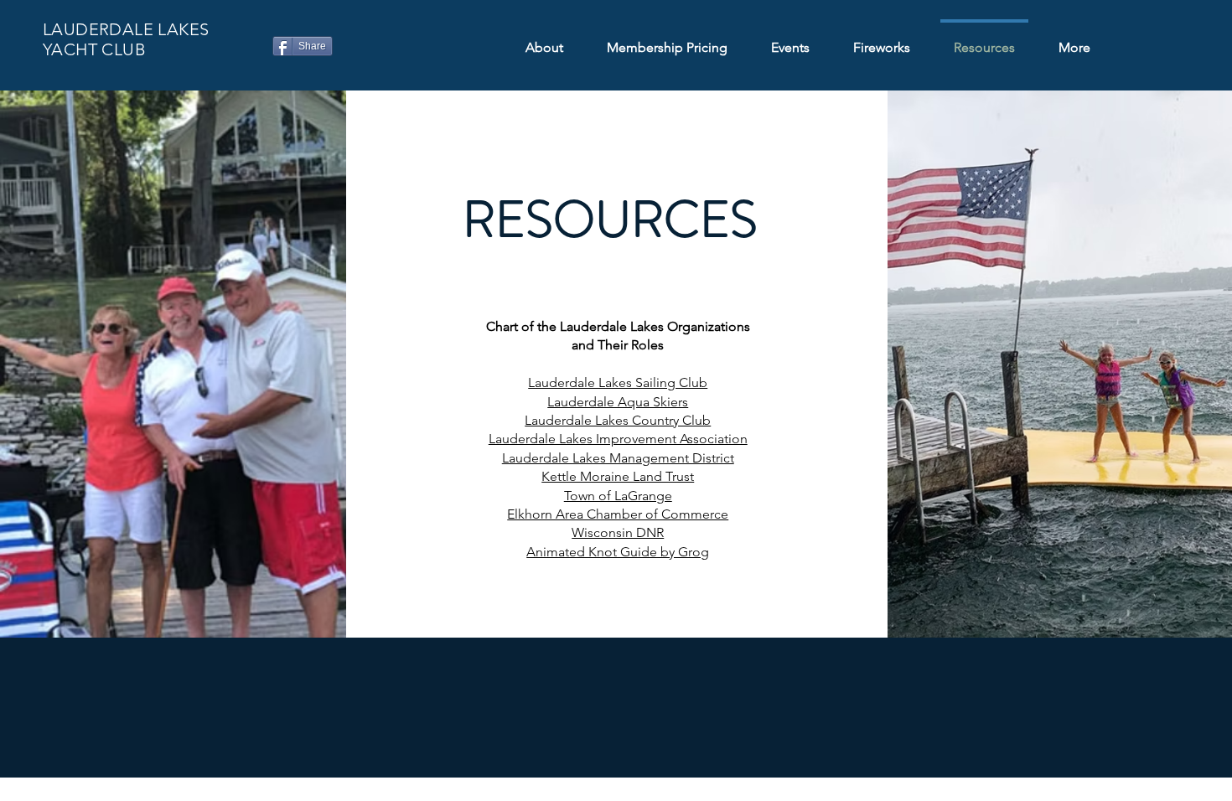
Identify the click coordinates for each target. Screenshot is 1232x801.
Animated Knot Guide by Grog (617, 552)
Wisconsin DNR (618, 532)
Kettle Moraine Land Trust (617, 476)
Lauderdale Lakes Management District (618, 458)
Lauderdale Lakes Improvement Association (618, 439)
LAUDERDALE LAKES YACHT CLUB (126, 39)
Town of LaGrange (618, 496)
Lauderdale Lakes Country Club (618, 420)
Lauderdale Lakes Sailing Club (617, 382)
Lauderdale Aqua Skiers (617, 402)
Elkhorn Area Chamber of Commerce (617, 514)
